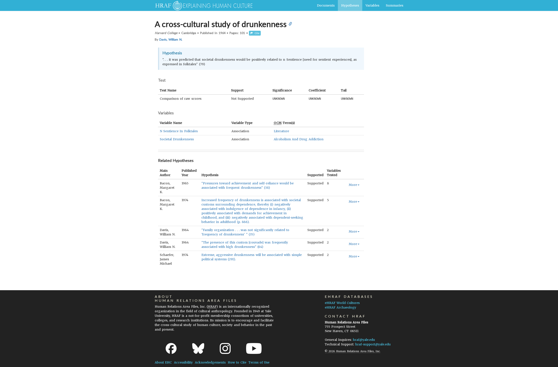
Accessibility (183, 362)
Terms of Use (258, 362)
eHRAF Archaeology (340, 307)
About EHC (163, 362)
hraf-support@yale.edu (373, 344)
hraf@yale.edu (364, 340)
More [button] (353, 185)
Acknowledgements (210, 362)
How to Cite (237, 362)
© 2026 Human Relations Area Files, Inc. (352, 351)
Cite (256, 33)
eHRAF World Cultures (342, 303)
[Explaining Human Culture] (202, 5)
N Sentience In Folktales (179, 131)
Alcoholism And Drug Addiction (298, 139)
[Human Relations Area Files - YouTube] (254, 348)
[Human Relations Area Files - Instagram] (225, 348)
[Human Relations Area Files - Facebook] (171, 348)
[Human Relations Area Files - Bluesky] (198, 348)
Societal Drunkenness (177, 139)
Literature (281, 131)
